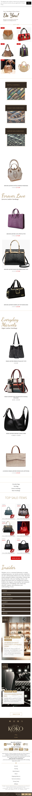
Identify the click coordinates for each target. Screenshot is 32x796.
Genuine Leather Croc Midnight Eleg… (23, 553)
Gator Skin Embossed (15, 131)
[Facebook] (10, 721)
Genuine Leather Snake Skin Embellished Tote (16, 269)
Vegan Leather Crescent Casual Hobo (16, 433)
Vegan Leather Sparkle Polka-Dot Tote (16, 361)
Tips (3, 606)
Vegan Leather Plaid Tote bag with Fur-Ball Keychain (16, 397)
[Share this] (23, 794)
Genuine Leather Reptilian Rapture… (23, 535)
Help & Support (16, 771)
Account (16, 766)
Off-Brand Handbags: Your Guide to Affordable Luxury (13, 644)
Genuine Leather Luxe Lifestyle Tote (16, 234)
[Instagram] (14, 721)
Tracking (16, 768)
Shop (16, 734)
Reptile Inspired (13, 85)
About (16, 773)
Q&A (3, 609)
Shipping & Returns (16, 776)
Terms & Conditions (16, 779)
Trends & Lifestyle (7, 598)
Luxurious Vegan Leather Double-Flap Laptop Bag (16, 471)
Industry (4, 613)
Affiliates (16, 784)
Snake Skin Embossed (15, 108)
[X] (22, 721)
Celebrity (5, 602)
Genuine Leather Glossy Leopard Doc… (23, 518)
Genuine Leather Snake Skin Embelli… (8, 535)
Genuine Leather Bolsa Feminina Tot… (8, 518)
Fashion (4, 591)
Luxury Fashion (6, 594)
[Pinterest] (18, 721)
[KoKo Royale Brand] (16, 728)
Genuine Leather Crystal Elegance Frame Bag (16, 185)
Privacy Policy (16, 781)
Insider (16, 737)
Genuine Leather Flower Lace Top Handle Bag (16, 304)
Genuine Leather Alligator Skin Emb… (8, 553)
